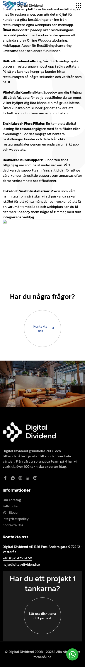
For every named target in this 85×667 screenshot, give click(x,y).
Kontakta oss (40, 329)
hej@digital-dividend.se (21, 564)
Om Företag (12, 499)
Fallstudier (11, 506)
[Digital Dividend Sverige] (23, 5)
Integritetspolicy (16, 518)
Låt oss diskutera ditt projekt (42, 616)
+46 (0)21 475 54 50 (17, 558)
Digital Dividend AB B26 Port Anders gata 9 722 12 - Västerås (42, 549)
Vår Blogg (10, 512)
